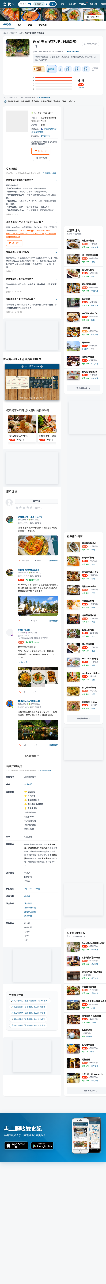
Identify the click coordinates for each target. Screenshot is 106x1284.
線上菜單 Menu (32, 366)
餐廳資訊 (7, 24)
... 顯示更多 (23, 662)
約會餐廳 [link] (67, 69)
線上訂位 (42, 151)
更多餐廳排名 (82, 388)
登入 (63, 4)
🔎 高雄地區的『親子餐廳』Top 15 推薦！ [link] (28, 1019)
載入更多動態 (30, 756)
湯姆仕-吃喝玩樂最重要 (28, 570)
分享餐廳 (43, 158)
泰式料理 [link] (28, 784)
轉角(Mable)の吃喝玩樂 (29, 701)
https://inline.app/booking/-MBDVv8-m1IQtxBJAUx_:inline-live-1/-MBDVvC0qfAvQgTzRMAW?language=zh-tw (31, 233)
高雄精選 (13, 33)
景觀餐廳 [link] (85, 69)
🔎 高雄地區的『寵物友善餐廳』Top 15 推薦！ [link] (30, 1001)
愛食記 (5, 33)
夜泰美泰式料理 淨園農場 (55, 41)
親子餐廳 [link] (76, 69)
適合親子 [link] (28, 903)
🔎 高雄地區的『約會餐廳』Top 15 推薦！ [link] (28, 1013)
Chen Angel (24, 630)
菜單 (20, 25)
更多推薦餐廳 (82, 718)
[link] (94, 247)
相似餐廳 (42, 25)
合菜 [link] (60, 69)
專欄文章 (93, 4)
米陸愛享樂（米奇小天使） (30, 517)
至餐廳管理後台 (38, 398)
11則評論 (81, 87)
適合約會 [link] (28, 916)
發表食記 (72, 4)
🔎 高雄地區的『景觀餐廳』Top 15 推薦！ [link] (28, 1025)
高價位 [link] (27, 896)
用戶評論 (11, 491)
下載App (82, 4)
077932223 (45, 136)
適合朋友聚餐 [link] (30, 912)
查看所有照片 (95, 17)
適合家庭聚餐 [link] (30, 907)
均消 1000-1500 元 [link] (32, 889)
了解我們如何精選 (72, 51)
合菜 (21, 33)
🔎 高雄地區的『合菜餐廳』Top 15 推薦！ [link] (28, 1007)
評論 (30, 25)
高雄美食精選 (39, 69)
